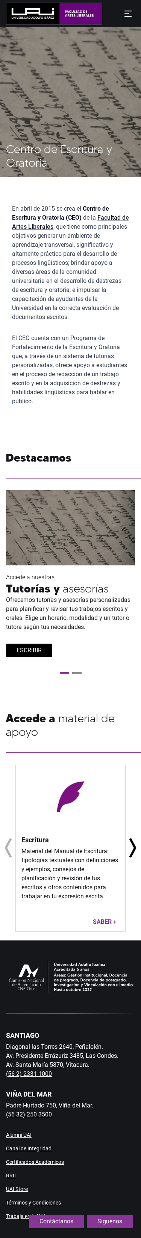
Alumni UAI (19, 1135)
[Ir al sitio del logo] (78, 13)
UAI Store (17, 1189)
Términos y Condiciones (33, 1203)
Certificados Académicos (35, 1162)
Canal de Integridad (29, 1148)
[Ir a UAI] (30, 13)
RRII (11, 1176)
